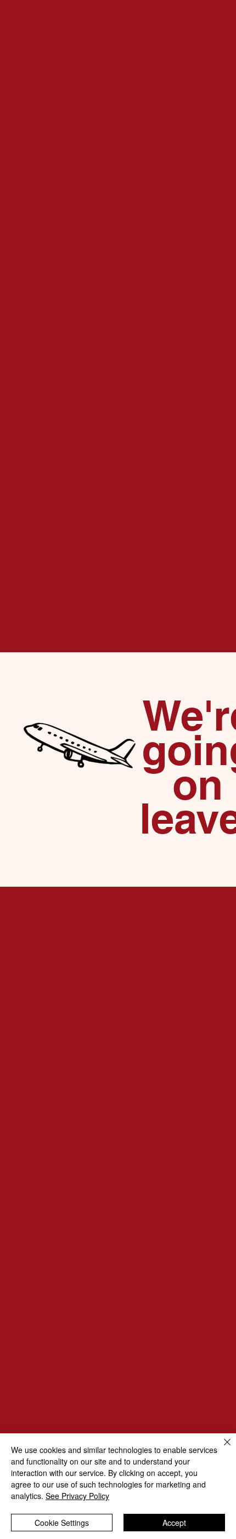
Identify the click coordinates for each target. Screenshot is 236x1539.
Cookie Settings (62, 1522)
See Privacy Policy (77, 1495)
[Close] (220, 1448)
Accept (174, 1522)
